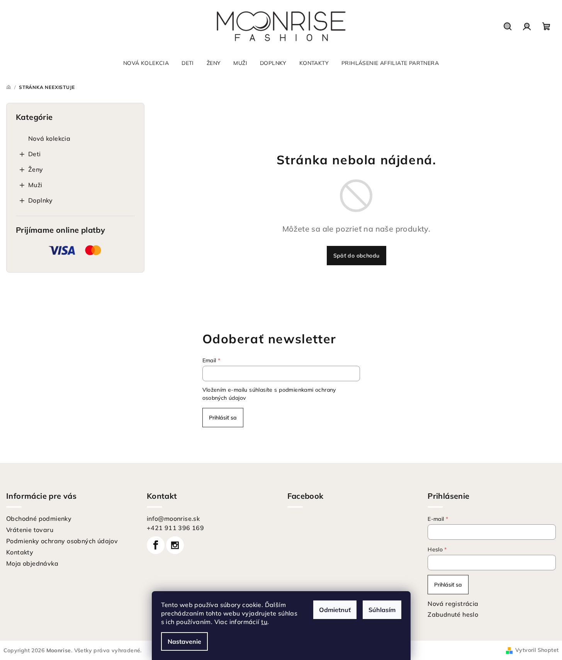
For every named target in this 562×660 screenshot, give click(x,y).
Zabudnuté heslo (453, 614)
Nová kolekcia (49, 138)
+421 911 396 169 (175, 528)
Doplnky (40, 200)
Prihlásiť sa (223, 417)
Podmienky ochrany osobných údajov (62, 541)
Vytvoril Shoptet (537, 649)
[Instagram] (175, 545)
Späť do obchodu (356, 255)
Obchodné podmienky (38, 518)
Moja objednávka (32, 563)
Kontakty (19, 552)
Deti (34, 154)
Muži (35, 185)
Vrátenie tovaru (29, 530)
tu (264, 622)
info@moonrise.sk (173, 518)
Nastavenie (184, 641)
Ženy (35, 169)
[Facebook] (156, 545)
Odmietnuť (335, 610)
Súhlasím (382, 610)
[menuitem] (146, 63)
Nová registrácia (453, 603)
